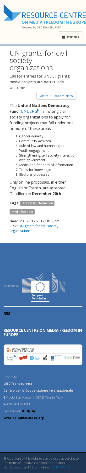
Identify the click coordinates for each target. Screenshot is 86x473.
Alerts (44, 96)
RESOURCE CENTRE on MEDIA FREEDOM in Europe (43, 332)
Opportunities (63, 96)
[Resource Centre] (45, 16)
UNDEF (28, 111)
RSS (7, 313)
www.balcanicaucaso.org (24, 418)
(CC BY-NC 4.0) (60, 467)
